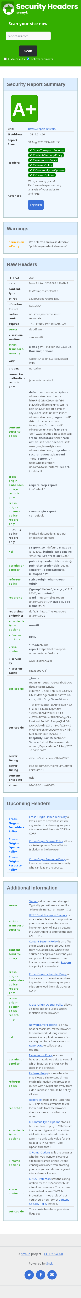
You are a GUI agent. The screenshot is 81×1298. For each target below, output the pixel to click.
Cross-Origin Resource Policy (47, 859)
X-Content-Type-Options (44, 1122)
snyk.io (25, 1254)
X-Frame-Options (39, 1152)
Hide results (16, 59)
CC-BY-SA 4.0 (53, 1254)
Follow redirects (42, 59)
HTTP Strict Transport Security (48, 915)
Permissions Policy (41, 1055)
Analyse (66, 962)
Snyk (49, 1263)
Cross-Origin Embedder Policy (48, 817)
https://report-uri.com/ (42, 129)
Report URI (36, 1045)
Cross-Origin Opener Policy (46, 841)
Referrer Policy (38, 1073)
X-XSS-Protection (40, 1179)
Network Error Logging (43, 1025)
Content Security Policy (43, 941)
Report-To (35, 1100)
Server (33, 901)
